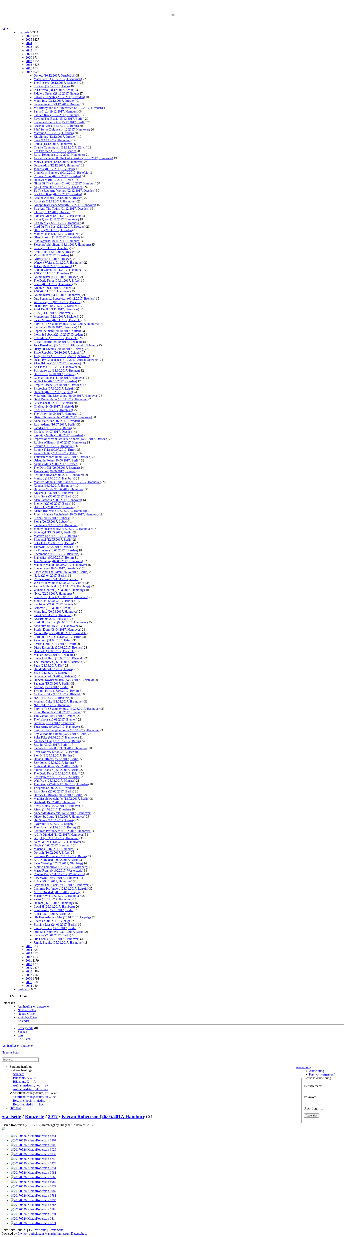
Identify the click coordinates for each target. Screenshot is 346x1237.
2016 (29, 946)
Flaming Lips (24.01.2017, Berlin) (55, 924)
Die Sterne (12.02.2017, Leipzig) (54, 820)
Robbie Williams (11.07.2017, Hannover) (60, 442)
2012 (29, 957)
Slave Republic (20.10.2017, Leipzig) (57, 352)
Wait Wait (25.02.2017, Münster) (54, 780)
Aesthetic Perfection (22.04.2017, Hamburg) (62, 586)
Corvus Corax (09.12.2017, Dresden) (57, 176)
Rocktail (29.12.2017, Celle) (52, 86)
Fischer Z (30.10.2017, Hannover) (55, 327)
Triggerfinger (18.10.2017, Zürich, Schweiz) (62, 356)
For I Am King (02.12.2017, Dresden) (58, 194)
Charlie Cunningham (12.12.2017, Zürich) (60, 147)
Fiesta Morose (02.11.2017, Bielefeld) (57, 320)
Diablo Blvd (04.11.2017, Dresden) (56, 305)
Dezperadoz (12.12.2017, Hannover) (57, 165)
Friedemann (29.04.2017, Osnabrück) (57, 568)
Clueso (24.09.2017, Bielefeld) (53, 403)
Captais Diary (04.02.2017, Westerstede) (59, 874)
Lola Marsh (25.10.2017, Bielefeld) (56, 338)
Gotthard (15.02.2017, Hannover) (55, 802)
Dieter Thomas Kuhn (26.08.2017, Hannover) (63, 417)
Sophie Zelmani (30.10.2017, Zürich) (57, 331)
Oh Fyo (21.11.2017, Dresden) (53, 230)
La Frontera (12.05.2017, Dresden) (56, 550)
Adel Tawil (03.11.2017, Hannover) (56, 309)
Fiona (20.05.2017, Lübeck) (51, 521)
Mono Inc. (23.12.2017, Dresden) (55, 100)
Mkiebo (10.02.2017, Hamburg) (54, 849)
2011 (29, 960)
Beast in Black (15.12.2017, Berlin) (56, 126)
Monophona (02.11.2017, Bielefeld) (56, 316)
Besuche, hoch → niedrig (29, 1100)
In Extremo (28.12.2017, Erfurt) (54, 90)
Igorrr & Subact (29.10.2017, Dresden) (58, 334)
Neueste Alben (27, 1013)
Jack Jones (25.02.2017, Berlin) (54, 762)
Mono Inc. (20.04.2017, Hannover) (56, 611)
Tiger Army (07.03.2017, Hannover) (57, 726)
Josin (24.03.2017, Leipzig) (51, 672)
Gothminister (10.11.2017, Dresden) (56, 277)
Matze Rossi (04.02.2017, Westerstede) (58, 870)
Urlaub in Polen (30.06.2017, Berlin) (57, 460)
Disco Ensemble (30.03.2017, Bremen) (58, 647)
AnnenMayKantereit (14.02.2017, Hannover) (62, 813)
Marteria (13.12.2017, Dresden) (54, 133)
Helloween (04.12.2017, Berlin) (54, 179)
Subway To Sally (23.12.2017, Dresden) (59, 97)
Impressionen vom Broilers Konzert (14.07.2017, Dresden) (71, 439)
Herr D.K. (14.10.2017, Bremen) (54, 374)
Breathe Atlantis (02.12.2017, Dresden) (58, 197)
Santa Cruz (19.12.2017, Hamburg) (56, 111)
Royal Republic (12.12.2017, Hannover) (59, 154)
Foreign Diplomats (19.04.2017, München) (61, 597)
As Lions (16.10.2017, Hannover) (55, 367)
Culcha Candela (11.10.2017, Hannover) (59, 377)
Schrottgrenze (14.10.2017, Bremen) (57, 370)
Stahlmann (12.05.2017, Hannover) (56, 525)
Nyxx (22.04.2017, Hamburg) (53, 593)
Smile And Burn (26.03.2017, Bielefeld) (59, 658)
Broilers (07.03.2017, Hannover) (54, 723)
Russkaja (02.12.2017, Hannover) (55, 201)
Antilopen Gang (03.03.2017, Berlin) (57, 741)
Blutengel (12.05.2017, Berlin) (53, 539)
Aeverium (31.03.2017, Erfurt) (53, 640)
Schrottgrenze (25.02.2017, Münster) (57, 777)
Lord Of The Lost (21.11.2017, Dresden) (59, 226)
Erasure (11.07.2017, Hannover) (54, 446)
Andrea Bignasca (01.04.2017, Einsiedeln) (61, 633)
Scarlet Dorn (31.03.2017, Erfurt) (55, 644)
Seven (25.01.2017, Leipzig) (52, 921)
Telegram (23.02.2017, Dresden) (54, 787)
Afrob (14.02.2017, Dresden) (52, 809)
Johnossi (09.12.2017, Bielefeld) (54, 169)
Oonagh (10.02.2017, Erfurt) (52, 852)
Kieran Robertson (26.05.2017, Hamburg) (60, 510)
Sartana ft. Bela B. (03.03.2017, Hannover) (61, 748)
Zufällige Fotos (27, 1017)
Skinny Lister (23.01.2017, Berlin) (55, 928)
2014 (29, 949)
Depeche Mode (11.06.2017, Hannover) (59, 489)
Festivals (23, 989)
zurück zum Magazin (42, 1233)
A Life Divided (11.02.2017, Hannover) (59, 834)
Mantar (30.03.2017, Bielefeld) (53, 654)
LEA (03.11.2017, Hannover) (52, 313)
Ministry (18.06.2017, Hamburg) (54, 478)
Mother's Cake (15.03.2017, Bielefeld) (58, 694)
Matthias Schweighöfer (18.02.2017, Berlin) (62, 798)
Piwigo (22, 1233)
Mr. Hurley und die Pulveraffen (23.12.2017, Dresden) (68, 108)
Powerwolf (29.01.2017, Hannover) (56, 877)
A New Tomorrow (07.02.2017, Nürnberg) (61, 867)
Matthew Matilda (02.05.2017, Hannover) (60, 564)
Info (20, 1035)
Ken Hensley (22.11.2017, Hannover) (57, 223)
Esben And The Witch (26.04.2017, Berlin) (61, 572)
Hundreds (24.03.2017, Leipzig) (54, 669)
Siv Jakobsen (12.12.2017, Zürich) (55, 151)
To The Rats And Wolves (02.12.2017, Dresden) (64, 190)
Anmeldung (303, 1067)
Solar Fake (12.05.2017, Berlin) (54, 543)
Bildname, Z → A (24, 1081)
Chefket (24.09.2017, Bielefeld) (54, 406)
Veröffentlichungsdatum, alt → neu (35, 1096)
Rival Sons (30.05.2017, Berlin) (54, 496)
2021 (29, 54)
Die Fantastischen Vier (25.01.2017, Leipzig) (62, 917)
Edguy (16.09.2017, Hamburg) (53, 410)
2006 (29, 978)
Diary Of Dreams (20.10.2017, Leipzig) (59, 349)
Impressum (63, 1233)
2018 (29, 64)
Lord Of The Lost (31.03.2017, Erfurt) (58, 636)
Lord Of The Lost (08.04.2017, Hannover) (61, 622)
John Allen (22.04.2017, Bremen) (55, 600)
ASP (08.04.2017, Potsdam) (51, 618)
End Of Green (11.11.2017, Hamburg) (58, 269)
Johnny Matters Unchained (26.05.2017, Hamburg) (66, 514)
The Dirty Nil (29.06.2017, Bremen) (57, 467)
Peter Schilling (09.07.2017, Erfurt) (56, 453)
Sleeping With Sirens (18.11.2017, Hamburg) (62, 244)
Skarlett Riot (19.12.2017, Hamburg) (57, 115)
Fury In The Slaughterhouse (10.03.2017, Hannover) (67, 708)
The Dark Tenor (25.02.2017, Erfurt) (57, 773)
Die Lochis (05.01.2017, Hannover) (56, 939)
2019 (29, 61)
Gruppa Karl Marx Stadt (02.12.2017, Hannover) (65, 205)
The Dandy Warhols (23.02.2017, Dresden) (61, 784)
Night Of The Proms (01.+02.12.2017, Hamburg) (65, 183)
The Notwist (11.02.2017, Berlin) (55, 827)
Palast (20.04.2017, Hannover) (53, 615)
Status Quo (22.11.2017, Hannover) (56, 219)
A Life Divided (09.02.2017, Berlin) (56, 859)
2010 (29, 964)
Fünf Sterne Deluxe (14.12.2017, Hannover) (62, 129)
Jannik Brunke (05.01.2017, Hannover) (58, 942)
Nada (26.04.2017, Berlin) (50, 575)
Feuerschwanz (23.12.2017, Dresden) (57, 104)
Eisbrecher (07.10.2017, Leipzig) (54, 388)
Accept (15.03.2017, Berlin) (51, 687)
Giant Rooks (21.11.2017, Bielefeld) (57, 237)
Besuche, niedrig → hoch (29, 1104)
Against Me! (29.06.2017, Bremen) (56, 464)
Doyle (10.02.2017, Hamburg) (53, 845)
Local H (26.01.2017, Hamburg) (54, 906)
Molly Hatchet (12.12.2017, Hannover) (58, 161)
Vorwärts (40, 1230)
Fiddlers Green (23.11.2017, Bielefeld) (58, 215)
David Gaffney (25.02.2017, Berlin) (56, 759)
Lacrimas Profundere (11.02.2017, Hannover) (62, 831)
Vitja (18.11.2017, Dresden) (51, 255)
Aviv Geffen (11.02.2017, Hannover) (57, 841)
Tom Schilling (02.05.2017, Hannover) (58, 561)
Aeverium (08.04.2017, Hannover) (56, 626)
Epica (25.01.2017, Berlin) (50, 913)
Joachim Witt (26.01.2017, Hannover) (57, 895)
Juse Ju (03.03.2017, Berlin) (51, 744)
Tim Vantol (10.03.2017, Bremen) (55, 716)
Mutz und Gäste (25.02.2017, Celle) (56, 766)
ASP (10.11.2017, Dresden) (51, 273)
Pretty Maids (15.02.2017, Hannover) (57, 805)
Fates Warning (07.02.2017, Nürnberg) (58, 863)
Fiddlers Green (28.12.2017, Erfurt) (56, 93)
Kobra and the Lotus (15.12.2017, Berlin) (60, 122)
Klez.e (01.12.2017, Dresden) (52, 212)
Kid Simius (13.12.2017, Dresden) (55, 136)
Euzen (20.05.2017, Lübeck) (52, 518)
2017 (29, 72)
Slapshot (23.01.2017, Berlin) (52, 935)
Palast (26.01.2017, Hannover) (53, 899)
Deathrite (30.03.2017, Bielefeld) (54, 651)
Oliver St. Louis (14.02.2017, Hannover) (59, 816)
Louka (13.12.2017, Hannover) (53, 144)
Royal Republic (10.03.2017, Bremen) (58, 712)
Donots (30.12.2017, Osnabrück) (54, 75)
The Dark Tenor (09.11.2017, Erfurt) (57, 280)
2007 (29, 975)
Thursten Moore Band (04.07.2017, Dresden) (62, 457)
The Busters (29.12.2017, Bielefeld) (56, 82)
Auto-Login (312, 1108)
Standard (18, 1074)
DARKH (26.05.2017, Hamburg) (55, 507)
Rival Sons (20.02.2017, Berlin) (54, 791)
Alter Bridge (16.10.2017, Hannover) (57, 363)
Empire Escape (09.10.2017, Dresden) (58, 385)
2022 (29, 50)
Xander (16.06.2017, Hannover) (54, 485)
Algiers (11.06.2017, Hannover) (54, 492)
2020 (29, 57)
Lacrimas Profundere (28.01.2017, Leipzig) (61, 888)
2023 (29, 46)
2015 (29, 68)
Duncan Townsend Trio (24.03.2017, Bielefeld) (64, 680)
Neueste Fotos (27, 1010)
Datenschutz (79, 1233)
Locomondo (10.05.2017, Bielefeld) (56, 554)
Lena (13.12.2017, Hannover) (52, 140)
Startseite (11, 1116)
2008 (29, 971)
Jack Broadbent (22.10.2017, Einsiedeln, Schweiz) (66, 345)
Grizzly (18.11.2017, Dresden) (53, 259)
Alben (5, 28)
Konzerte (23, 32)
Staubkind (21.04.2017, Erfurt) (53, 604)
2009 (29, 967)
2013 (29, 953)
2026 (29, 36)
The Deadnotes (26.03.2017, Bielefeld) (58, 662)
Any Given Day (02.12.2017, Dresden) (58, 187)
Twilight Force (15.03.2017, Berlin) (56, 690)
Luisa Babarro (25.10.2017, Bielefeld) (58, 341)
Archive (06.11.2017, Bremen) (53, 287)
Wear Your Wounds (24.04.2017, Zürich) (59, 582)
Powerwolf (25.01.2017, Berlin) (54, 910)
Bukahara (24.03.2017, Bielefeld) (55, 676)
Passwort (310, 1097)
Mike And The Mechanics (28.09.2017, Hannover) (66, 395)
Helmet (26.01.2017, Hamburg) (54, 903)
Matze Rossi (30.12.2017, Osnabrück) (58, 79)
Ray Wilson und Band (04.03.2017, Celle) (60, 734)
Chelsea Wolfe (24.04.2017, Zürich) (56, 579)
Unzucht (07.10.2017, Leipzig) (53, 392)
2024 (29, 43)
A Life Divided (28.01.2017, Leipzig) (57, 892)
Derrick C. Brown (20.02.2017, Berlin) (58, 795)
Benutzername (313, 1086)
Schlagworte (25, 1028)
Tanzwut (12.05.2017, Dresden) (54, 546)
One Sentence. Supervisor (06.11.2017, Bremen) (64, 298)
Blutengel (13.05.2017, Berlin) (53, 532)
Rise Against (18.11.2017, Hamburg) (57, 241)
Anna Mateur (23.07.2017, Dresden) (57, 421)
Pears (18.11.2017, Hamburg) (52, 248)
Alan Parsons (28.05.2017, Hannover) (58, 500)
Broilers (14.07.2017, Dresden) (53, 431)
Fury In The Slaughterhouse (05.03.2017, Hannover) (67, 730)
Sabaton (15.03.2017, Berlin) (52, 683)
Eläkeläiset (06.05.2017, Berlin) (54, 557)
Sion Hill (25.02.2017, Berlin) (53, 755)
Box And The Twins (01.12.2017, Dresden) (61, 208)
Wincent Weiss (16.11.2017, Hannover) (58, 262)
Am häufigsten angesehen (34, 1006)
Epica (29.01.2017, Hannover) (53, 881)
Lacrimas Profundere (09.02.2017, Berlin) (60, 856)
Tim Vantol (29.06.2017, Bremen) (55, 471)
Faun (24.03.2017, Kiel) (49, 665)
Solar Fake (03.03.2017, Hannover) (56, 737)
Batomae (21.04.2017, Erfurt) (52, 608)
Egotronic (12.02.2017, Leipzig (53, 823)
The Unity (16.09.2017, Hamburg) (55, 413)
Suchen (22, 1031)
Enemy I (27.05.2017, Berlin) (52, 503)
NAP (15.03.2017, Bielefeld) (52, 698)
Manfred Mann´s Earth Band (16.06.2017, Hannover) (68, 482)
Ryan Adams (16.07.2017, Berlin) (55, 424)
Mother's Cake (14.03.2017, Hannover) (58, 701)
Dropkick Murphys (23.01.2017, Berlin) (59, 931)
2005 (29, 982)
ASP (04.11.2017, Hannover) (52, 291)
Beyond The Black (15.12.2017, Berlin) (59, 118)
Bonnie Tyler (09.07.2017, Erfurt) (55, 449)
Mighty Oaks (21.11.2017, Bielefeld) (57, 233)
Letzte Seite (55, 1230)
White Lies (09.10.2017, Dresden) (55, 381)
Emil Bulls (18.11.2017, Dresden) (55, 251)
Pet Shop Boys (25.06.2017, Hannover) (59, 474)
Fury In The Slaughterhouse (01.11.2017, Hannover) (67, 323)
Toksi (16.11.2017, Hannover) (53, 266)
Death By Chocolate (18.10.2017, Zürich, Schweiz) (66, 359)
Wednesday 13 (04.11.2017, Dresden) (57, 302)
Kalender (23, 1021)
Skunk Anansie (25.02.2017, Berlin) (56, 770)
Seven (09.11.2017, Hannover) (53, 284)
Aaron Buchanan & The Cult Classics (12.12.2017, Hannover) (73, 158)
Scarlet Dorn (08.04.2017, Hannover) (57, 629)
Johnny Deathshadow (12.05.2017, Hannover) (63, 528)
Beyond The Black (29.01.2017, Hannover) (61, 885)
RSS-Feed (24, 1039)
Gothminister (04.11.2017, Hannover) (57, 295)
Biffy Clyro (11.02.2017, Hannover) (56, 838)
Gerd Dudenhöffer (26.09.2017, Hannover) (61, 399)
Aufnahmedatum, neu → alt (30, 1085)
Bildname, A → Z (24, 1078)
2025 (29, 39)
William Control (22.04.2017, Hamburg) (59, 590)
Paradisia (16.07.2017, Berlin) (53, 428)
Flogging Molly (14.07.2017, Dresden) (58, 435)
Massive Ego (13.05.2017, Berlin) (55, 536)
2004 (29, 985)
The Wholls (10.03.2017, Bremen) (55, 719)
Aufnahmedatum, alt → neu (30, 1089)
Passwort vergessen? (322, 1074)
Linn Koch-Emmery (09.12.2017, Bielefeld (61, 172)
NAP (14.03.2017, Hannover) (52, 705)
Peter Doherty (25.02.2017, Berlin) (56, 752)
